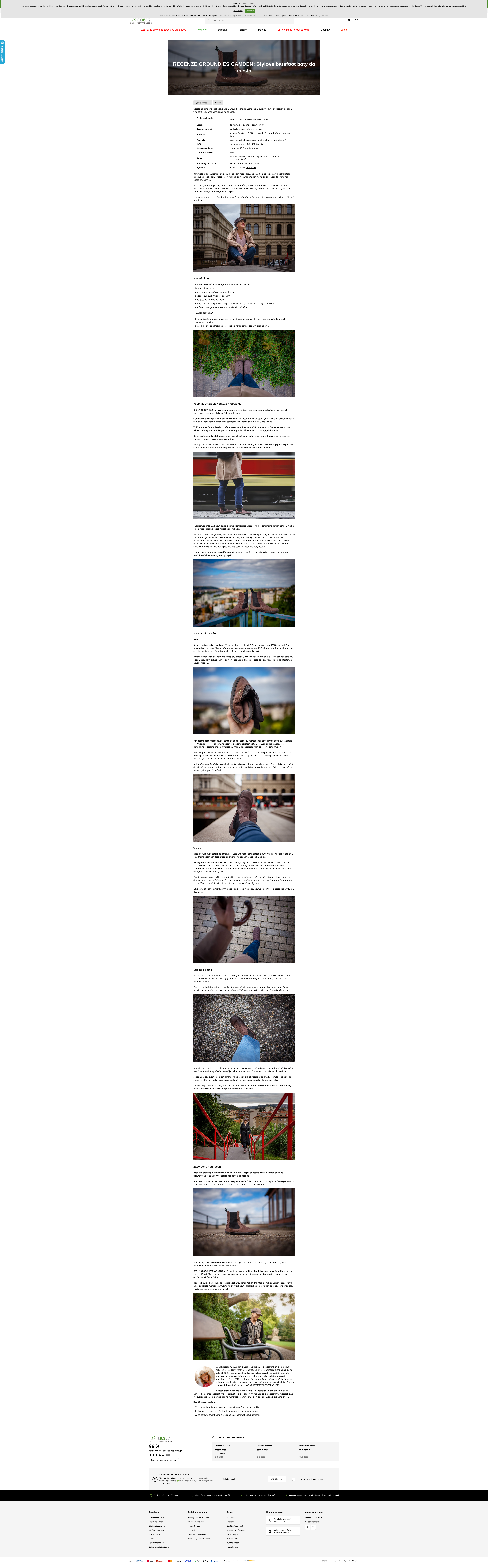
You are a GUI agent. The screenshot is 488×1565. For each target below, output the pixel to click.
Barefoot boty (232, 1538)
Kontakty (230, 1517)
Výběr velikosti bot (156, 1530)
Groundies (251, 167)
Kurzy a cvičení (233, 1542)
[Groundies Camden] (244, 239)
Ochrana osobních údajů (159, 1547)
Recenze (218, 103)
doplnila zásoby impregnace (246, 740)
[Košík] (356, 21)
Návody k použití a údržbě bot (200, 1517)
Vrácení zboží (154, 1534)
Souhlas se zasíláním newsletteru (310, 1479)
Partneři (191, 1530)
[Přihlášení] (349, 21)
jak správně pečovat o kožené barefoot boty (234, 743)
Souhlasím (250, 11)
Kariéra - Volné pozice (236, 1530)
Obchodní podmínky (157, 1526)
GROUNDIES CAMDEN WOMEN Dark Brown (249, 119)
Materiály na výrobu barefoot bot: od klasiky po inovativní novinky (226, 1411)
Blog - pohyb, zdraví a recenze (200, 1538)
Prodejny (230, 1522)
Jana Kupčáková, (224, 1366)
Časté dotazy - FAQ (235, 1526)
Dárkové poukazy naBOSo (198, 1534)
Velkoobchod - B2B (156, 1517)
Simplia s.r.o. (356, 1561)
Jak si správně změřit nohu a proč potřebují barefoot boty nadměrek (227, 1414)
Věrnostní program (156, 1542)
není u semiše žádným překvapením (252, 325)
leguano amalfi (253, 173)
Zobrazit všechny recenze (163, 1460)
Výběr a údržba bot (202, 103)
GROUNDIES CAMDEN (203, 410)
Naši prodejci (232, 1534)
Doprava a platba (156, 1522)
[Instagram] (313, 1527)
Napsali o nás (232, 1547)
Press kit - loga (194, 1526)
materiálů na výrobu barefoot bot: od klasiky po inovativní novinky (256, 552)
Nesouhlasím (238, 11)
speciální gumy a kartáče (205, 546)
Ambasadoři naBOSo (196, 1522)
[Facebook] (307, 1527)
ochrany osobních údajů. (457, 6)
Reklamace (153, 1538)
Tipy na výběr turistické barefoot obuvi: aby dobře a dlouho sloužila (227, 1407)
